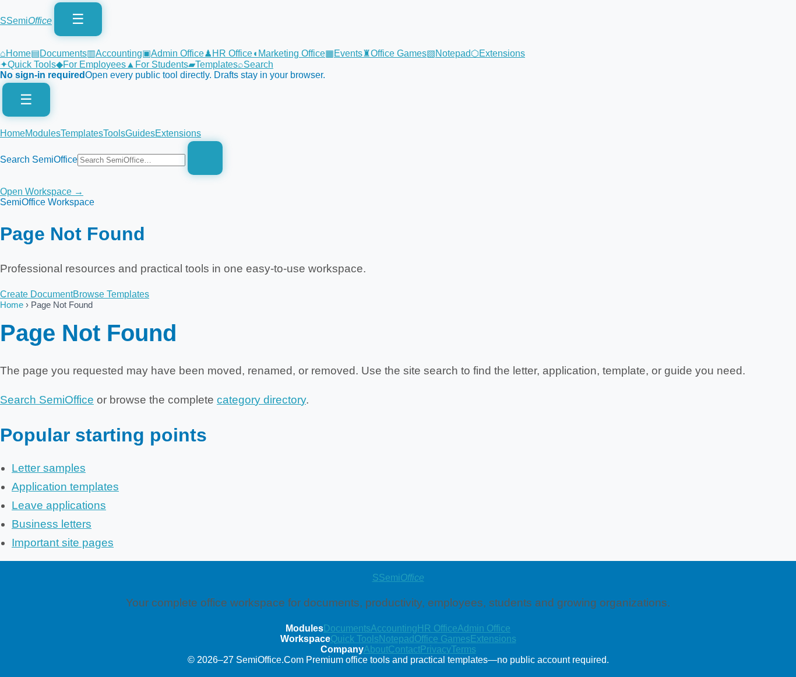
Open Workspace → (41, 192)
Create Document (36, 294)
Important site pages (63, 542)
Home (15, 53)
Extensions (498, 53)
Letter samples (49, 468)
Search (255, 64)
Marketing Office (288, 53)
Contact (404, 649)
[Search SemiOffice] (205, 158)
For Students (157, 64)
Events (343, 53)
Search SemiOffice (39, 159)
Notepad (449, 53)
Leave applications (59, 505)
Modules (43, 133)
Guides (140, 133)
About (376, 649)
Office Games (394, 53)
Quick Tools (28, 64)
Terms (463, 649)
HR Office (228, 53)
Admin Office (173, 53)
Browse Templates (111, 294)
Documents (59, 53)
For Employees (91, 64)
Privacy (435, 649)
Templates (213, 64)
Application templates (65, 486)
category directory (261, 400)
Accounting (114, 53)
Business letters (51, 524)
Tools (114, 133)
